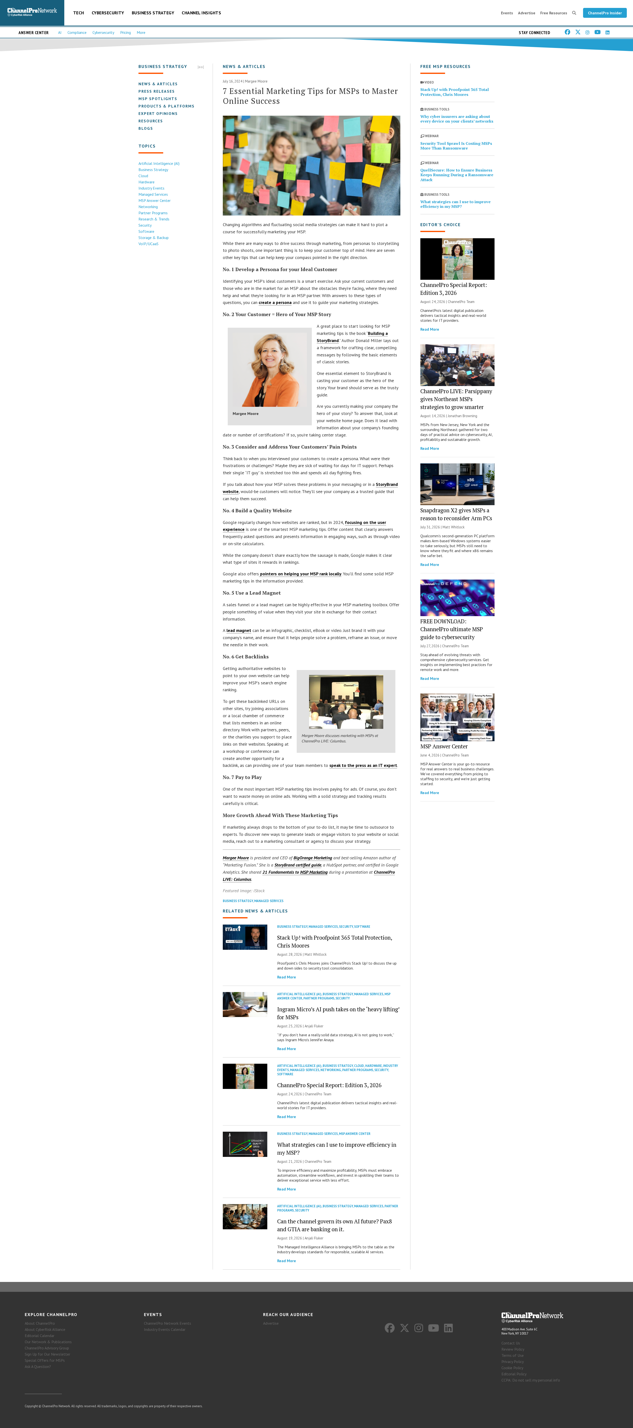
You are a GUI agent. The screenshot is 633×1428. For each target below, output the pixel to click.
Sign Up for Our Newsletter (47, 1354)
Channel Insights (201, 13)
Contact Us (510, 1343)
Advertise (526, 12)
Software (146, 231)
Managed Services (153, 194)
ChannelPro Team (318, 1094)
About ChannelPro (40, 1323)
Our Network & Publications (48, 1341)
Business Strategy (153, 13)
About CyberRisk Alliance (45, 1329)
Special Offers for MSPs (45, 1360)
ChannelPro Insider (605, 12)
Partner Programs (153, 212)
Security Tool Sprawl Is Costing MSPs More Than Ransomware (456, 146)
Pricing (125, 32)
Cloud (143, 175)
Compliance (77, 32)
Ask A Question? (38, 1366)
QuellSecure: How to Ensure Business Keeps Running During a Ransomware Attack (456, 174)
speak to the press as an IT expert (363, 765)
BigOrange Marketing (313, 858)
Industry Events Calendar (164, 1329)
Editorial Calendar (39, 1335)
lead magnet (238, 630)
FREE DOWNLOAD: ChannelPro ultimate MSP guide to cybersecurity (451, 629)
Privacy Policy (512, 1361)
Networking (148, 206)
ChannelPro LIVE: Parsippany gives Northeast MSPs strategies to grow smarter (456, 399)
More (141, 32)
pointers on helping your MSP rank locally (300, 574)
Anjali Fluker (314, 1026)
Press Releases (156, 91)
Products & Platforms (166, 106)
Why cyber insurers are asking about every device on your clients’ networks (456, 119)
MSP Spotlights (157, 98)
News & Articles (158, 83)
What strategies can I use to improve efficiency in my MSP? (455, 204)
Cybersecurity (108, 13)
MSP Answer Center (154, 200)
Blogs (145, 128)
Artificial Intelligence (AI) (159, 163)
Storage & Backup (153, 237)
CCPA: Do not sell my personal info (530, 1380)
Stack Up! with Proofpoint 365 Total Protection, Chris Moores (454, 92)
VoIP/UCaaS (148, 243)
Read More (286, 976)
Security (145, 225)
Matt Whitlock (316, 954)
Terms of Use (512, 1355)
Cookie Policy (512, 1367)
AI (60, 32)
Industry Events (151, 188)
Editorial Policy (513, 1373)
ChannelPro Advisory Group (47, 1347)
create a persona (275, 302)
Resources (150, 120)
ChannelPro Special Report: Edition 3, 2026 (329, 1085)
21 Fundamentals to (295, 872)
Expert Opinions (158, 113)
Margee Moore (236, 858)
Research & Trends (153, 218)
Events (507, 12)
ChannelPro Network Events (167, 1323)
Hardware (146, 181)
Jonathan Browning (462, 415)
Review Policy (512, 1349)
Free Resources (553, 12)
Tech (78, 13)
